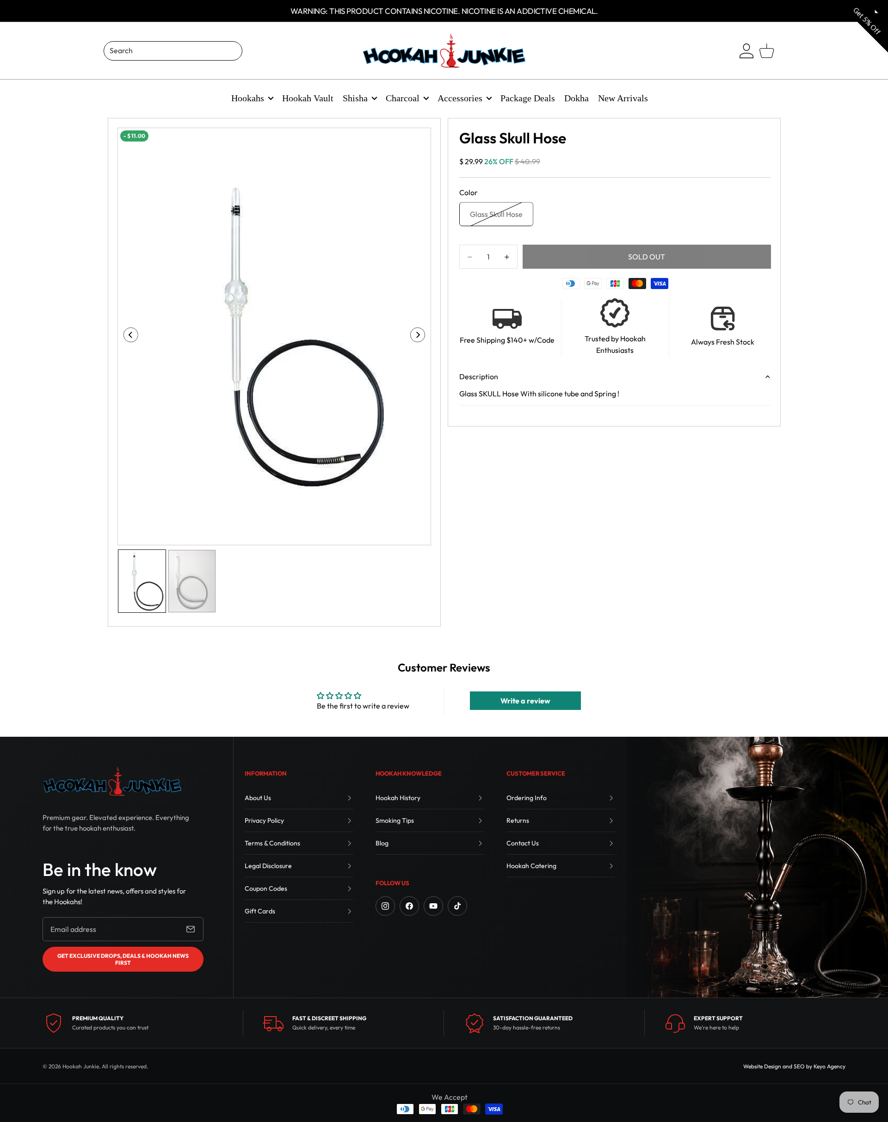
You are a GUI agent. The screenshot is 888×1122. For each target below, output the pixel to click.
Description (478, 376)
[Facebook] (409, 906)
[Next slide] (420, 337)
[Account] (746, 51)
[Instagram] (385, 906)
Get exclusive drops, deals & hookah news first (123, 959)
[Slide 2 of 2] (192, 581)
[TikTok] (457, 906)
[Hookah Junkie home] (112, 781)
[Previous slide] (127, 337)
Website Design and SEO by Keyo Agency (794, 1066)
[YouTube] (433, 906)
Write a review (525, 700)
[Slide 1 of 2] (142, 581)
